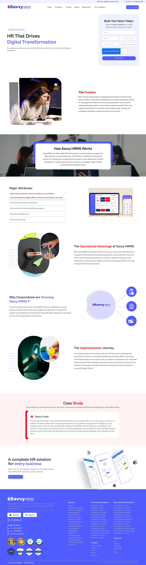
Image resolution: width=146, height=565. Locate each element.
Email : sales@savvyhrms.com (108, 1)
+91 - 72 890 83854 (16, 531)
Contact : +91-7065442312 (134, 1)
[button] (37, 194)
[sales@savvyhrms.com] (8, 534)
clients (76, 7)
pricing (68, 7)
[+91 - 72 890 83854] (8, 531)
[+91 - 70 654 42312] (8, 528)
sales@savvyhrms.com (17, 534)
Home (49, 7)
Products (58, 7)
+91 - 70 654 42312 (16, 528)
